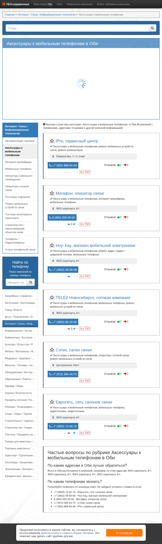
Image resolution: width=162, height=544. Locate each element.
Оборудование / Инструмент (21, 372)
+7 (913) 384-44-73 (64, 374)
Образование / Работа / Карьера (21, 379)
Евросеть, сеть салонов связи (84, 402)
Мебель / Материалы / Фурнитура (21, 351)
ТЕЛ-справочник (17, 4)
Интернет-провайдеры (18, 162)
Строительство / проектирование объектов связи (15, 228)
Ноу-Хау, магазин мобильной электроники (95, 245)
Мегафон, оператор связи (80, 193)
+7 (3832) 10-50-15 (64, 426)
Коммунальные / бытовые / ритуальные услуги (21, 330)
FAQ (59, 4)
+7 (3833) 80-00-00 (64, 322)
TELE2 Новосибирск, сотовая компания (93, 297)
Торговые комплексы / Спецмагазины (21, 448)
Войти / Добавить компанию (113, 4)
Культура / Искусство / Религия (21, 344)
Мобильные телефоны (18, 169)
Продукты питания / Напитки (21, 400)
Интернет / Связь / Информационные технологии (21, 323)
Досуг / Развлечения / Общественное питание (21, 316)
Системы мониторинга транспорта (18, 216)
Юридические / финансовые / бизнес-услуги (21, 476)
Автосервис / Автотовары (20, 303)
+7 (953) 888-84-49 (64, 165)
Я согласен (124, 532)
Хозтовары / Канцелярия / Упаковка (21, 462)
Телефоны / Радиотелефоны (15, 240)
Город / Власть (13, 310)
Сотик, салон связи (74, 349)
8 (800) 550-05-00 (63, 217)
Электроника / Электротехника (21, 469)
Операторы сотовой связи (17, 188)
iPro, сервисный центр (77, 141)
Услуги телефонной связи (20, 249)
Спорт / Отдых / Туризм (18, 414)
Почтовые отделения (17, 197)
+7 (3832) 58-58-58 (64, 269)
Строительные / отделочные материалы (21, 420)
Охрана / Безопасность (18, 393)
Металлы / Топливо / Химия (21, 365)
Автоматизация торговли (20, 141)
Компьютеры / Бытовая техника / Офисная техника (21, 337)
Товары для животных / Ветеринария (21, 441)
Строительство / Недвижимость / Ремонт (21, 427)
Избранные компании (79, 4)
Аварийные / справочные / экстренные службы (21, 296)
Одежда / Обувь (14, 386)
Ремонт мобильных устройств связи (16, 205)
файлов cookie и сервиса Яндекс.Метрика (67, 533)
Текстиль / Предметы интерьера (21, 434)
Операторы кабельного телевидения (18, 177)
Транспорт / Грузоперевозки (21, 455)
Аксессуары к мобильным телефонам (13, 151)
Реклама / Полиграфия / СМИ (21, 407)
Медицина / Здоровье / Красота (21, 358)
